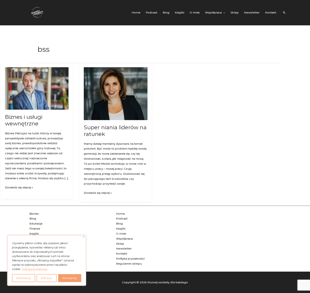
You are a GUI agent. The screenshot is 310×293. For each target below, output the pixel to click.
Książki (34, 233)
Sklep (120, 243)
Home (120, 213)
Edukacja (35, 223)
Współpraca (124, 238)
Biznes (34, 213)
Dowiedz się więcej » (19, 187)
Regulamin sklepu (129, 263)
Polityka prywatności (35, 269)
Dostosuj (23, 278)
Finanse (34, 228)
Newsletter (124, 248)
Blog (32, 218)
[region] (46, 260)
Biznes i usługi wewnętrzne (23, 120)
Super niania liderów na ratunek (115, 130)
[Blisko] (83, 237)
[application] (223, 12)
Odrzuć (46, 278)
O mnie (121, 233)
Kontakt (121, 253)
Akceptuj (69, 278)
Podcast (122, 218)
